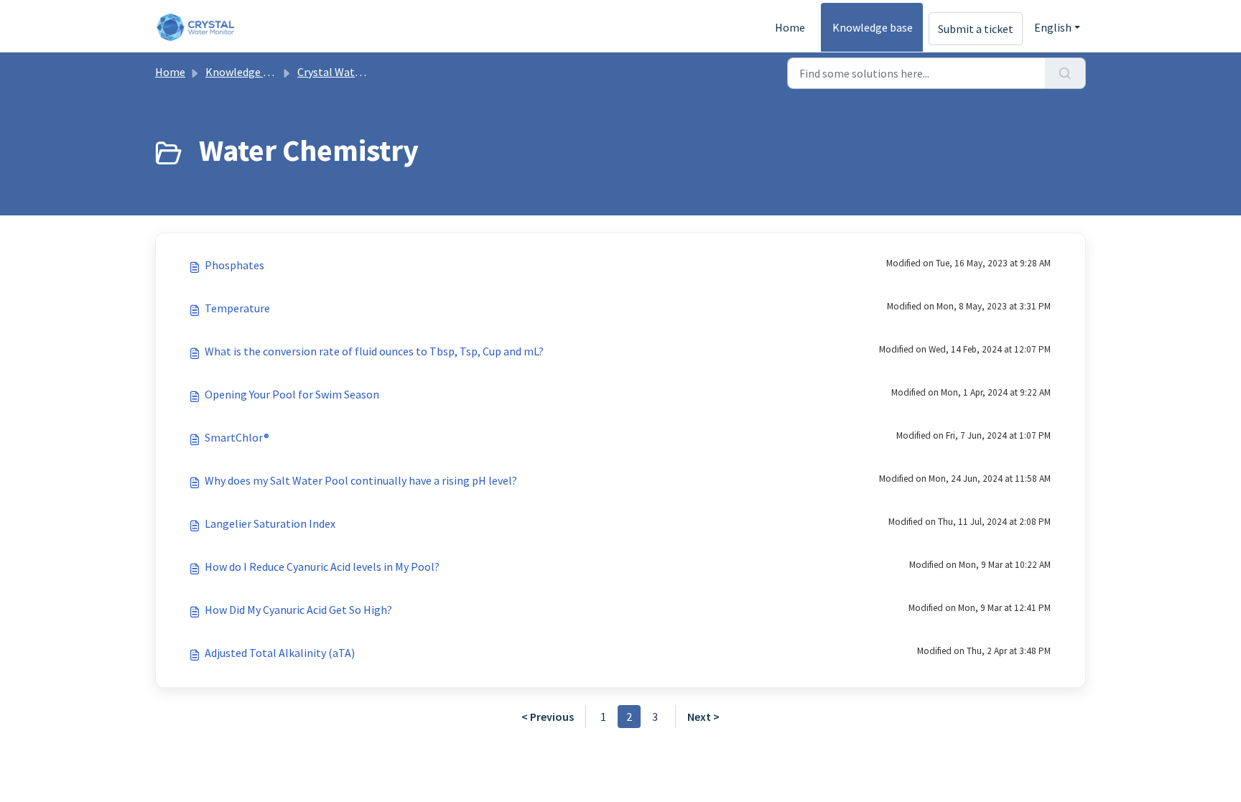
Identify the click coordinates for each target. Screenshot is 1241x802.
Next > (703, 716)
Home (790, 27)
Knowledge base (872, 27)
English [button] (1053, 27)
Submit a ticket (975, 29)
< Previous (547, 716)
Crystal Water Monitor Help (365, 72)
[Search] (1065, 73)
